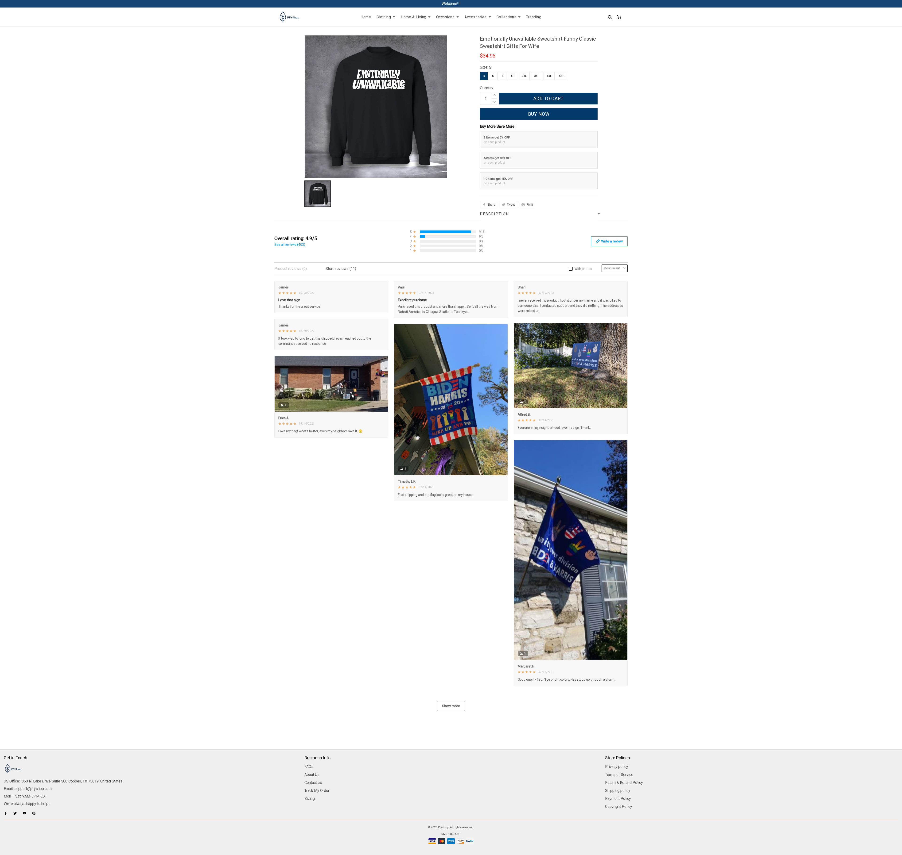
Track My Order (316, 790)
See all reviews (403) (289, 244)
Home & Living (413, 17)
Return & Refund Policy (624, 782)
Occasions (445, 17)
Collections (507, 17)
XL (512, 76)
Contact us (313, 782)
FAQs (308, 766)
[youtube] (26, 813)
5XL (561, 76)
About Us (311, 774)
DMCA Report (451, 834)
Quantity (486, 88)
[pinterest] (35, 813)
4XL (549, 76)
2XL (524, 76)
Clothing (384, 17)
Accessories (475, 17)
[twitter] (16, 813)
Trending (533, 17)
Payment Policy (618, 798)
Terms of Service (619, 774)
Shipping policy (617, 790)
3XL (536, 76)
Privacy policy (616, 766)
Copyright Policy (618, 806)
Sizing (309, 798)
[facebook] (7, 813)
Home (366, 17)
